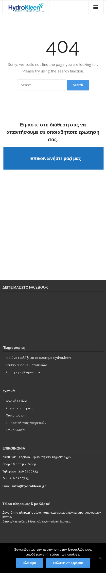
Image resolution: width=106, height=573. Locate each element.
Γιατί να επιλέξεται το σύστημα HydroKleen (38, 357)
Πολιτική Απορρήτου (68, 563)
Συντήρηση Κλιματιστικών (25, 372)
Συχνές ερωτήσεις (19, 408)
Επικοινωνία (15, 430)
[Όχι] (99, 558)
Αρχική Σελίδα (16, 401)
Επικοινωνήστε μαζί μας (55, 158)
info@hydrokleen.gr (29, 486)
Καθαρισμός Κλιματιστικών (26, 365)
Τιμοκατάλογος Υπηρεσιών (26, 422)
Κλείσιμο (29, 563)
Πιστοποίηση (16, 415)
